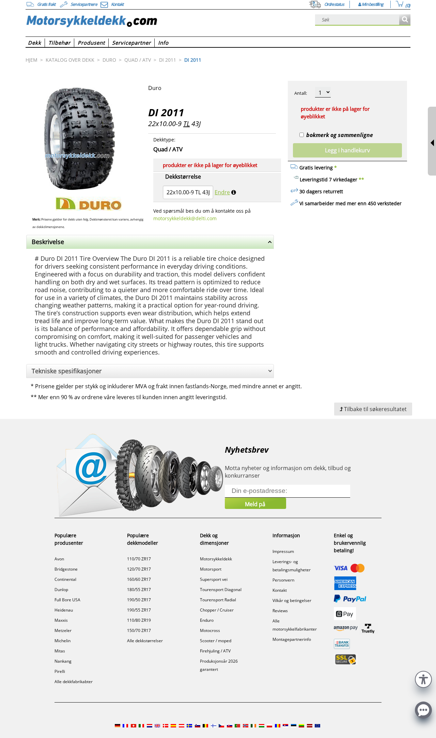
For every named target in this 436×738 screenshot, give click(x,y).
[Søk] (404, 20)
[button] (423, 678)
